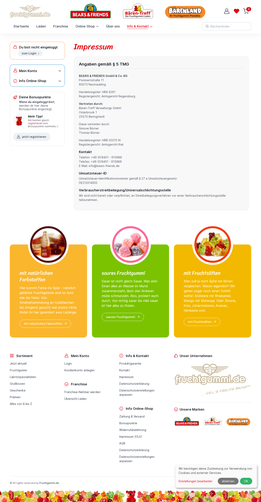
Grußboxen (17, 383)
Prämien (15, 397)
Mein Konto (28, 71)
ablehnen (228, 481)
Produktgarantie (130, 363)
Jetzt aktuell (18, 363)
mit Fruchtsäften (199, 321)
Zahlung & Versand (132, 416)
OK (246, 481)
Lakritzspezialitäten (23, 377)
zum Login (29, 53)
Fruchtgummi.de (49, 482)
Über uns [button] (113, 26)
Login (68, 363)
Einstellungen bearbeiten (195, 481)
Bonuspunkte (128, 423)
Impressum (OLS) (130, 436)
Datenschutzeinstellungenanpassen (137, 392)
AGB (122, 443)
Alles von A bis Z (21, 404)
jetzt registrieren (34, 136)
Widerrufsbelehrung (132, 430)
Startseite (21, 26)
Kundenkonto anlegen (79, 370)
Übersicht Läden (75, 398)
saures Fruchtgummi (120, 317)
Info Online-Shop (32, 81)
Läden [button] (41, 26)
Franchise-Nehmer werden (82, 392)
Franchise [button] (60, 26)
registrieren (35, 123)
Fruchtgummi (18, 370)
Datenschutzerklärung (134, 383)
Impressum (126, 377)
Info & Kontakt (138, 26)
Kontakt (124, 370)
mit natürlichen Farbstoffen (43, 323)
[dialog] (216, 476)
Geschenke (17, 390)
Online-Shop (85, 26)
